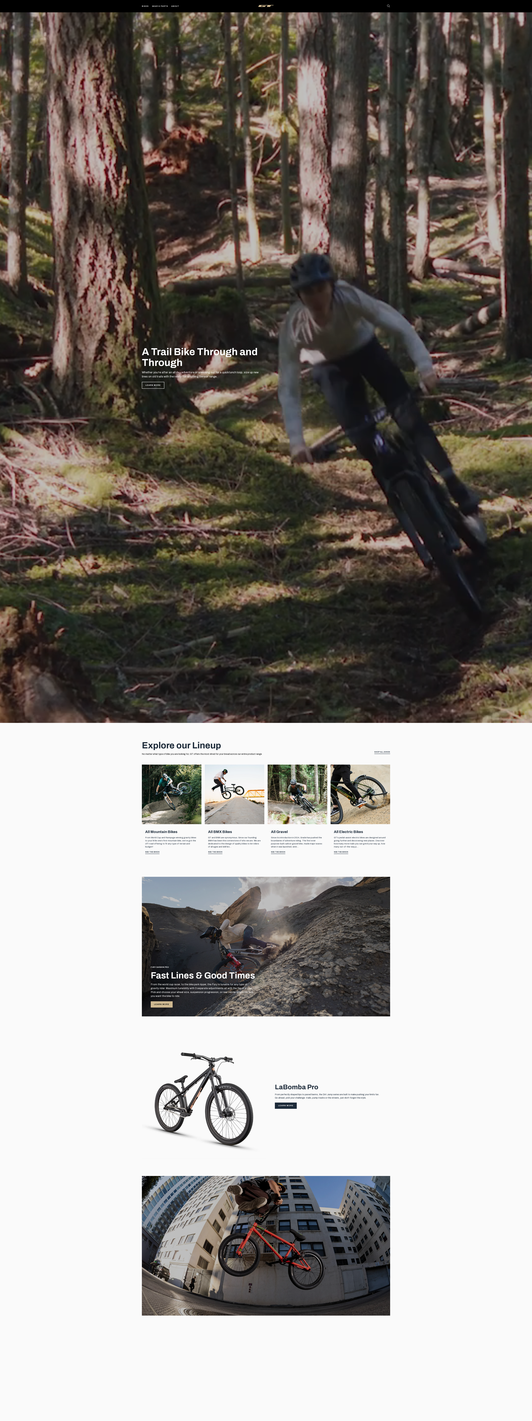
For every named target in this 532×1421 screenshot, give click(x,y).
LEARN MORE (161, 1004)
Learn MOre (161, 1306)
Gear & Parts (160, 6)
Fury (273, 1352)
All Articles (383, 1340)
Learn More (153, 385)
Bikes (145, 6)
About (175, 6)
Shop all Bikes (382, 752)
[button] (390, 1389)
